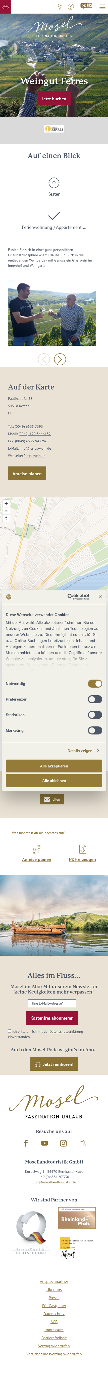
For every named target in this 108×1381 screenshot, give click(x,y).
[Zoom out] (6, 510)
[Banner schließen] (100, 597)
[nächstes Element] (60, 359)
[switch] (95, 699)
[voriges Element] (44, 359)
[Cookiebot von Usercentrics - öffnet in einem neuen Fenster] (67, 597)
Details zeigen (80, 751)
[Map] (54, 547)
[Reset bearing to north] (6, 518)
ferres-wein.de (34, 455)
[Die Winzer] (52, 313)
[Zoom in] (6, 503)
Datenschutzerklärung (66, 1031)
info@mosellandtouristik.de (54, 1182)
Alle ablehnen (54, 781)
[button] (5, 7)
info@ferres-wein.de (35, 448)
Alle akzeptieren (54, 766)
